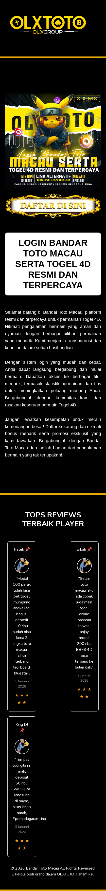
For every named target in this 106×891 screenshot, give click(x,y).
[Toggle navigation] (5, 40)
